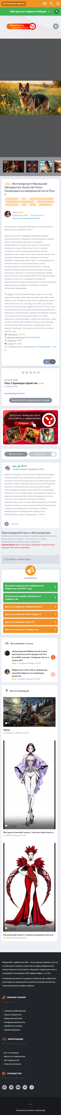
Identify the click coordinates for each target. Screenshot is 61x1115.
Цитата (15, 524)
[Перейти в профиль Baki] (7, 653)
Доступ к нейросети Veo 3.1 (19, 622)
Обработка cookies (13, 1026)
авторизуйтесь (32, 539)
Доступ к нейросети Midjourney (22, 629)
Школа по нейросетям (14, 1056)
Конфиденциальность (14, 1022)
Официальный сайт (13, 1018)
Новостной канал (12, 1064)
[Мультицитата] (6, 524)
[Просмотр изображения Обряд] (29, 712)
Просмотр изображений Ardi (26, 218)
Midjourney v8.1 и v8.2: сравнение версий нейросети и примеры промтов (29, 673)
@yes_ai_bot (44, 973)
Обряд (6, 730)
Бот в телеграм (11, 1053)
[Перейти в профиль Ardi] (7, 214)
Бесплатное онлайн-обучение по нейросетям (23, 597)
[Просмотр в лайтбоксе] (30, 98)
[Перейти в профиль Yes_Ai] (7, 468)
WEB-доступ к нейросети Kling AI (28, 11)
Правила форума (12, 1030)
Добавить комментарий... (19, 559)
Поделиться (17, 454)
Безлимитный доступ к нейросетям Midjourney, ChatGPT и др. (24, 587)
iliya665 (9, 733)
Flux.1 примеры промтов (20, 383)
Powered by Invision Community (30, 1110)
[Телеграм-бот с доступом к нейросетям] (30, 427)
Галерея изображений (15, 1011)
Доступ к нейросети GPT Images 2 (23, 614)
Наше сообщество (13, 1015)
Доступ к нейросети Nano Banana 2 (23, 607)
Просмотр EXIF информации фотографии (30, 400)
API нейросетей (11, 1060)
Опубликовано (28, 469)
